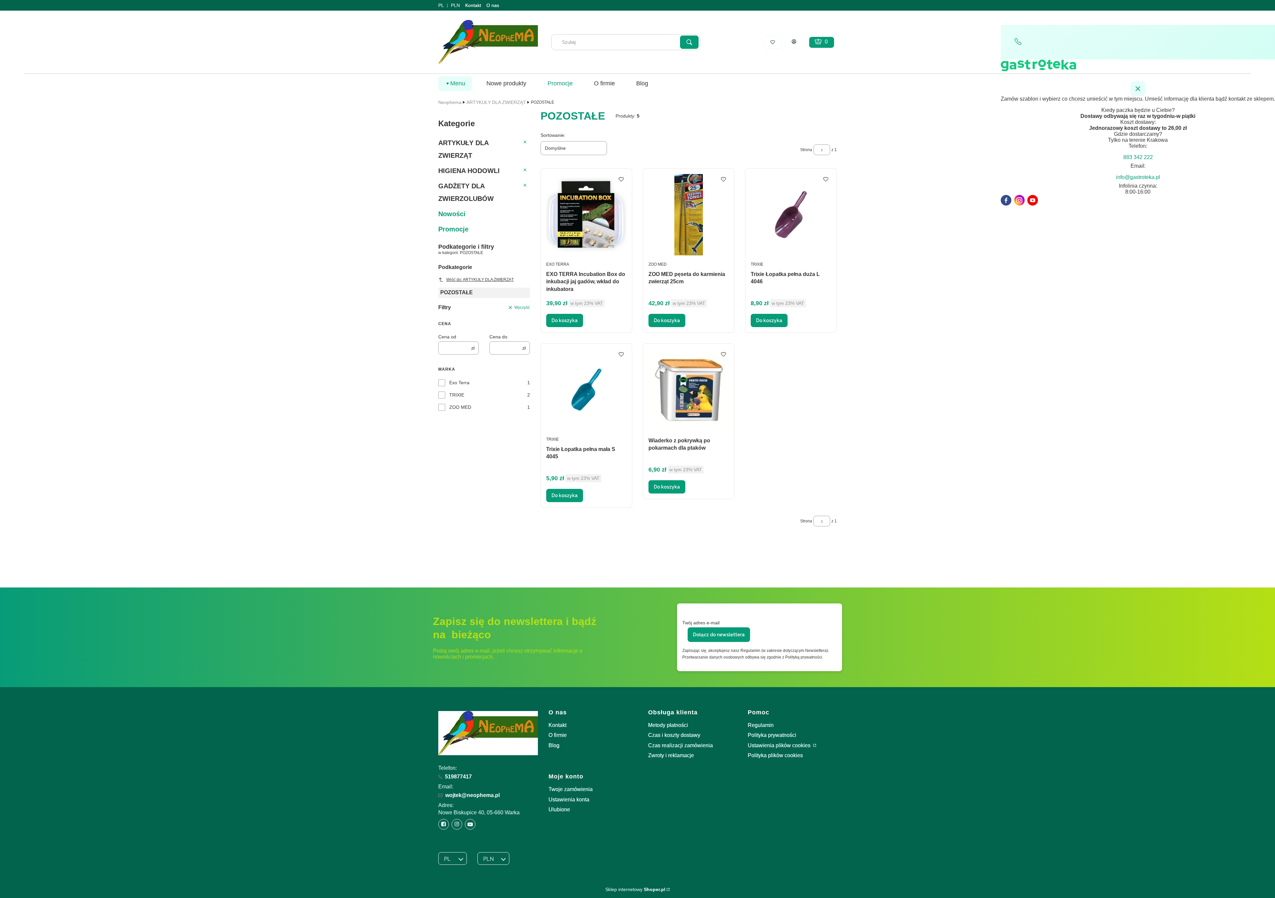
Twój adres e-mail (701, 622)
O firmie (558, 735)
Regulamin (761, 725)
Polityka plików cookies (775, 755)
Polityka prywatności (772, 735)
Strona (806, 149)
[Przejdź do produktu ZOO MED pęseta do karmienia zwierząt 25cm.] (688, 214)
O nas (492, 5)
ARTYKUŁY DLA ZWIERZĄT (496, 102)
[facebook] (1006, 200)
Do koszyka (565, 320)
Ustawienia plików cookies (780, 745)
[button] (689, 42)
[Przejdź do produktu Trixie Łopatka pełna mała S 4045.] (586, 389)
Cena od (447, 336)
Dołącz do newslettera (719, 634)
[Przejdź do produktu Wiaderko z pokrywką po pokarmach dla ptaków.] (688, 389)
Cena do (498, 336)
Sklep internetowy (635, 889)
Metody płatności (668, 725)
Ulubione (559, 809)
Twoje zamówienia (571, 789)
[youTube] (1032, 200)
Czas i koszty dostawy (674, 735)
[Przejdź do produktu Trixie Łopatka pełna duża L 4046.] (791, 214)
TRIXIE (456, 395)
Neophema (450, 102)
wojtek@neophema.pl (472, 795)
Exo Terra (459, 382)
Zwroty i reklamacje (671, 755)
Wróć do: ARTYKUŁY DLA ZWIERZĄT (480, 279)
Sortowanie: (553, 135)
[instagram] (1019, 200)
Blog (554, 745)
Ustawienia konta (569, 799)
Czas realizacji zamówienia (680, 745)
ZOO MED (460, 407)
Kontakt (473, 5)
